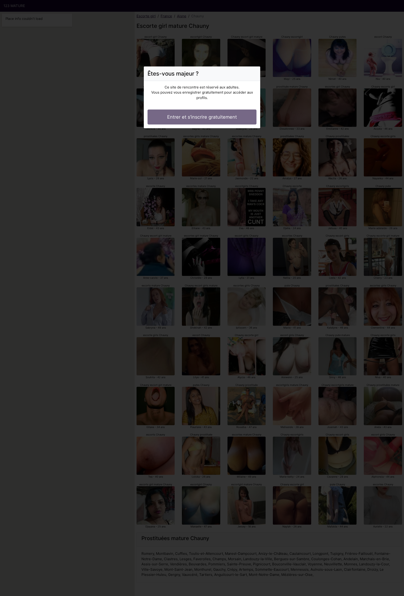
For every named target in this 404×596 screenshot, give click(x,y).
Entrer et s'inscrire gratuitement (202, 117)
